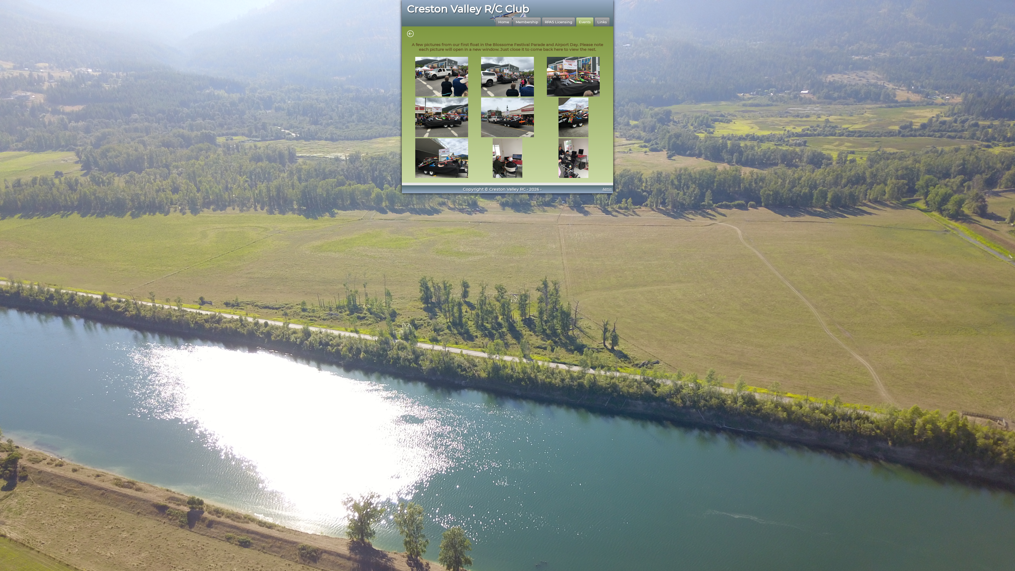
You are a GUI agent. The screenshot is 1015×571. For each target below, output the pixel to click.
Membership (527, 22)
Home (503, 22)
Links (602, 22)
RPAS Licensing (558, 22)
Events (585, 22)
